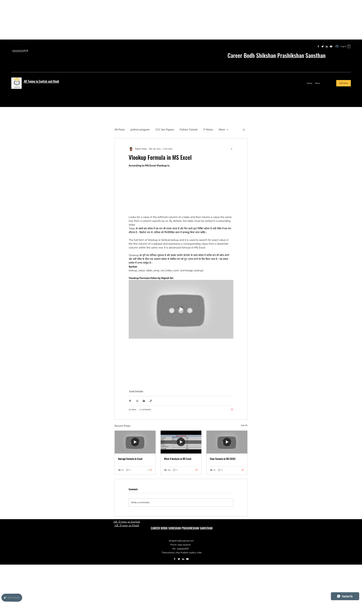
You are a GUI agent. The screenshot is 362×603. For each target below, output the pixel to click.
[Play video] (181, 309)
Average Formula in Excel (130, 459)
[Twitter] (322, 46)
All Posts (120, 129)
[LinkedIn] (326, 46)
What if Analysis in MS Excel (177, 459)
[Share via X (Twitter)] (137, 400)
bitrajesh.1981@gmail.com (181, 540)
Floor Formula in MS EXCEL (223, 459)
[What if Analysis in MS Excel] (181, 442)
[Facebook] (318, 46)
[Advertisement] (85, 20)
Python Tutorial (189, 129)
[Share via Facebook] (130, 400)
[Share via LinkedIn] (144, 400)
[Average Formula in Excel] (135, 442)
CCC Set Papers (164, 129)
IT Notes (208, 129)
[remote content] (181, 191)
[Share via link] (150, 400)
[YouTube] (331, 46)
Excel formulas (136, 391)
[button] (349, 46)
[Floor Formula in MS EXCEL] (226, 442)
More (222, 129)
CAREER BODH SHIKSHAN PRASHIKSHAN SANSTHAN (182, 528)
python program (140, 129)
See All (244, 425)
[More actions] (231, 149)
